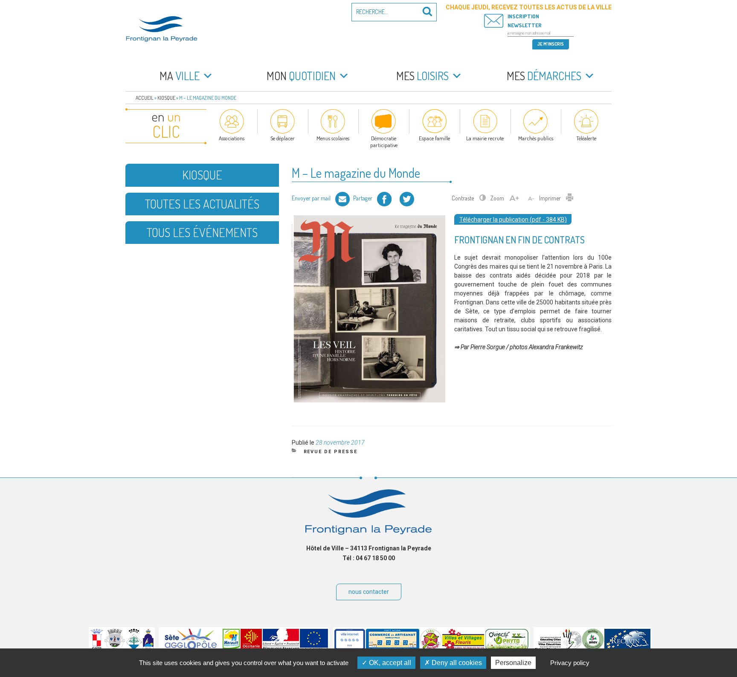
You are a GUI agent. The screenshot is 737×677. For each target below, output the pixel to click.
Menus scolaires (332, 138)
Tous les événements (202, 232)
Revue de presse (331, 451)
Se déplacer (282, 138)
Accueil (145, 98)
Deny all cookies (456, 662)
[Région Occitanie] (251, 648)
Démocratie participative (384, 141)
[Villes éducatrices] (558, 648)
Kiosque (166, 98)
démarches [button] (544, 76)
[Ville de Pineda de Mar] (134, 648)
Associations (231, 138)
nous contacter (368, 591)
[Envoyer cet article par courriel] (342, 198)
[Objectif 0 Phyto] (506, 648)
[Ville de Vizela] (114, 648)
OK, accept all (389, 662)
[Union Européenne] (314, 648)
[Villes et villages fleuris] (463, 648)
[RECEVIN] (627, 648)
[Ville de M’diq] (148, 648)
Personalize (513, 662)
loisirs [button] (422, 76)
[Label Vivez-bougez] (430, 648)
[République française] (281, 648)
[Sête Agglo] (191, 648)
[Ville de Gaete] (97, 648)
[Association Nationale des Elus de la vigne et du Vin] (593, 648)
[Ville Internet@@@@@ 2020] (349, 648)
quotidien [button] (301, 76)
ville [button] (180, 76)
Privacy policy (569, 662)
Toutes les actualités (202, 203)
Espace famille (434, 138)
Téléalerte (586, 138)
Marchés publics (535, 138)
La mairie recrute (485, 138)
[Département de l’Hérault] (231, 648)
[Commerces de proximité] (392, 648)
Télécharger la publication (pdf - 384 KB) (513, 219)
